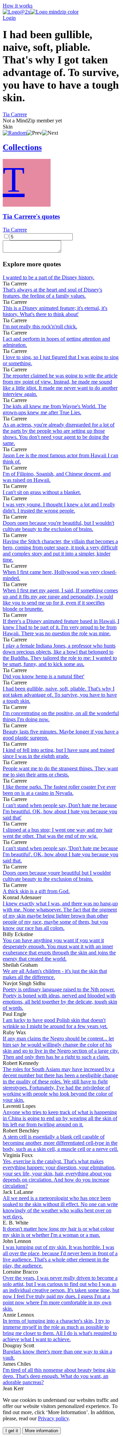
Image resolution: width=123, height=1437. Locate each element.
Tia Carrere (15, 114)
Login (9, 18)
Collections (22, 147)
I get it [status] (11, 1430)
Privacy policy (53, 1418)
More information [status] (41, 1430)
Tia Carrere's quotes (31, 216)
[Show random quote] (15, 133)
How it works (17, 6)
